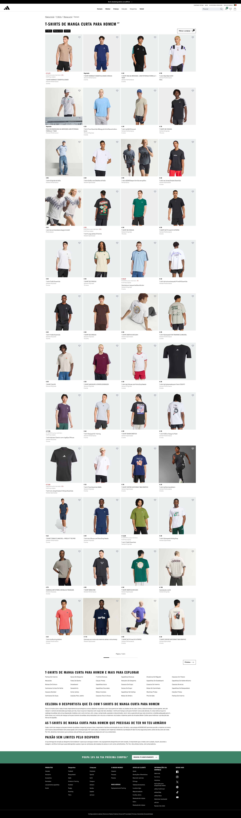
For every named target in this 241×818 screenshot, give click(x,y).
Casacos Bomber (50, 692)
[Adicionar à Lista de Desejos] (79, 37)
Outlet (142, 9)
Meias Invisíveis (101, 692)
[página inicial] (7, 8)
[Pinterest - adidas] (186, 787)
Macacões (48, 681)
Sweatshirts (74, 688)
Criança (116, 9)
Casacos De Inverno (153, 684)
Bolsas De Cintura (51, 684)
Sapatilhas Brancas (127, 677)
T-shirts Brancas (101, 677)
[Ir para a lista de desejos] (230, 9)
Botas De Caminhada (153, 688)
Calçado (124, 9)
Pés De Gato (150, 696)
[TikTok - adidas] (186, 792)
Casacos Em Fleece (178, 677)
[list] (110, 31)
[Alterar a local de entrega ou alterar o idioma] (235, 5)
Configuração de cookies (95, 814)
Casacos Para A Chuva (103, 696)
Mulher (107, 9)
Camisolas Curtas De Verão (54, 688)
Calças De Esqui (126, 688)
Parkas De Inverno (51, 677)
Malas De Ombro (126, 696)
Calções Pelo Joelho (77, 696)
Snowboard (74, 684)
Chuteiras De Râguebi (154, 677)
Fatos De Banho (76, 681)
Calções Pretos (177, 692)
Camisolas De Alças (51, 696)
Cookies (116, 814)
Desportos (133, 9)
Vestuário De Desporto (128, 681)
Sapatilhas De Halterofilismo (181, 681)
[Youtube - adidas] (186, 797)
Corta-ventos (75, 692)
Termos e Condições (137, 814)
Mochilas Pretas (152, 692)
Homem (99, 9)
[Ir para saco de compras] (235, 9)
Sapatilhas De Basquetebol (181, 688)
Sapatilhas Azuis (101, 684)
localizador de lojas (199, 5)
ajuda (206, 5)
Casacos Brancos (177, 684)
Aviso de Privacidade (125, 814)
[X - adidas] (186, 782)
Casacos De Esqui (127, 684)
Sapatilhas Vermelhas (128, 692)
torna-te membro (228, 5)
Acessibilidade (148, 814)
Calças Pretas (100, 681)
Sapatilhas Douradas (103, 688)
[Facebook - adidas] (186, 772)
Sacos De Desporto (77, 677)
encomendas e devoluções (215, 5)
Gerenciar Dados (108, 814)
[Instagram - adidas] (186, 777)
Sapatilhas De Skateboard (155, 681)
